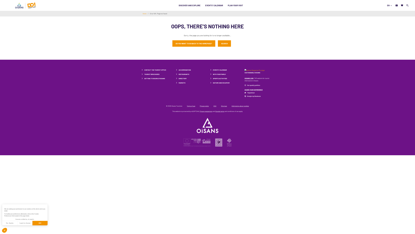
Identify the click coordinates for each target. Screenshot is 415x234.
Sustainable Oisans (252, 73)
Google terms (219, 111)
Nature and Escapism (221, 83)
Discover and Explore (189, 5)
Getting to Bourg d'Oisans (154, 78)
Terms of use (191, 106)
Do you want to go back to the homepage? (194, 43)
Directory (183, 78)
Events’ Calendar (214, 5)
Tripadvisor (251, 93)
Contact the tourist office (155, 70)
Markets (182, 83)
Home (144, 14)
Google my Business (254, 96)
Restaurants (184, 74)
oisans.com (249, 78)
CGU (214, 106)
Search (224, 43)
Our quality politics (253, 85)
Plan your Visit (235, 5)
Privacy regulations (206, 111)
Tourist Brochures (152, 74)
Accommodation (185, 70)
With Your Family (219, 74)
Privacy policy (204, 106)
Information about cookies (240, 106)
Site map (224, 106)
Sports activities (220, 78)
